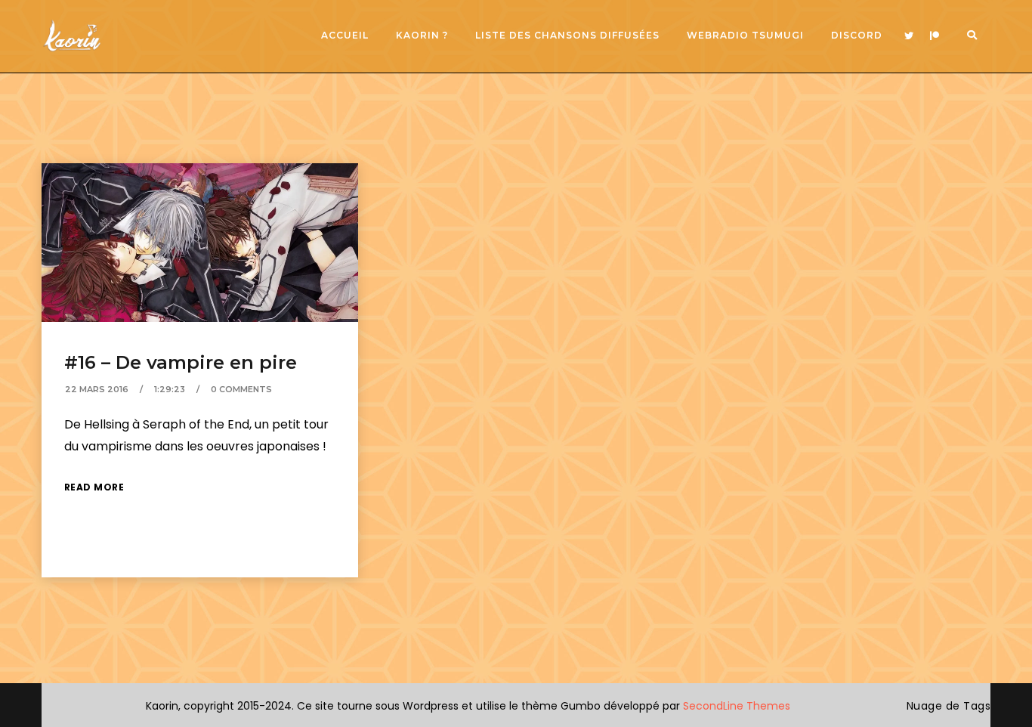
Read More (94, 487)
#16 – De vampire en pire (180, 362)
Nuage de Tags (949, 705)
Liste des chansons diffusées (567, 35)
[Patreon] (934, 36)
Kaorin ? (422, 35)
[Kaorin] (72, 36)
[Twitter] (909, 36)
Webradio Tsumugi (745, 35)
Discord (856, 35)
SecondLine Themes (736, 705)
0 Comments (241, 389)
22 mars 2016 (96, 389)
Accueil (345, 35)
